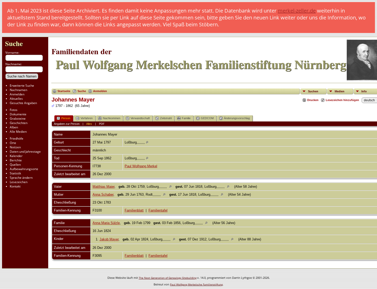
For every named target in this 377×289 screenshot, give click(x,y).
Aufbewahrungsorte (24, 169)
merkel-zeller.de (297, 10)
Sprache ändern (21, 177)
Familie (186, 118)
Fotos (13, 110)
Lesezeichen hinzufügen (342, 100)
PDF (102, 123)
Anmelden (17, 94)
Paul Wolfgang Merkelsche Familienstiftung (196, 284)
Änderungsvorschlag (237, 118)
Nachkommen (111, 118)
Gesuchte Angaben (23, 103)
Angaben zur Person (67, 123)
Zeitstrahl (166, 118)
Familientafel (157, 210)
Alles (89, 123)
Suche (14, 43)
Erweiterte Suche (22, 85)
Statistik (15, 173)
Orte (13, 143)
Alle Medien (18, 131)
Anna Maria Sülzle (106, 223)
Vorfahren (87, 118)
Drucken (313, 100)
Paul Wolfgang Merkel (141, 166)
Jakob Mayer (109, 239)
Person (65, 118)
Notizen (15, 147)
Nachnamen (18, 90)
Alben (14, 127)
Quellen (15, 164)
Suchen (313, 91)
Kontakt (15, 186)
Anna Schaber (103, 194)
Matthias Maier (103, 186)
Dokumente (18, 114)
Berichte (16, 160)
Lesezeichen (18, 182)
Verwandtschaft (140, 118)
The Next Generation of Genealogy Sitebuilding (167, 278)
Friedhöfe (16, 138)
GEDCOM (207, 118)
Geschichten (18, 123)
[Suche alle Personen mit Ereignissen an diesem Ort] (147, 142)
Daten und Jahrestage (25, 151)
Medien (339, 91)
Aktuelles (16, 98)
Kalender (16, 156)
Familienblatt (134, 210)
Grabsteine (18, 118)
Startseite (63, 91)
